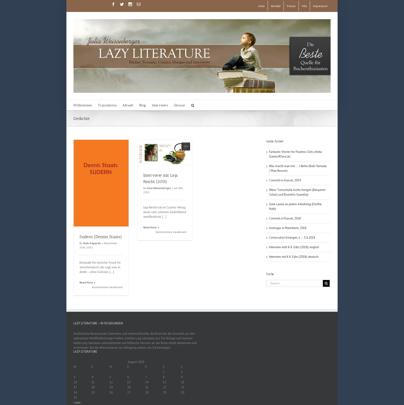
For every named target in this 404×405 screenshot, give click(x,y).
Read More (86, 282)
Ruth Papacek (92, 243)
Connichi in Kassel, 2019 (285, 180)
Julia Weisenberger (159, 188)
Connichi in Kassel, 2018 (285, 218)
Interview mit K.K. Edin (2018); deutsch (293, 257)
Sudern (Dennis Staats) (100, 236)
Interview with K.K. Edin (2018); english (294, 247)
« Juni (76, 403)
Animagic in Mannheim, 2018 (288, 228)
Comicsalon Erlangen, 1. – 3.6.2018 (292, 238)
